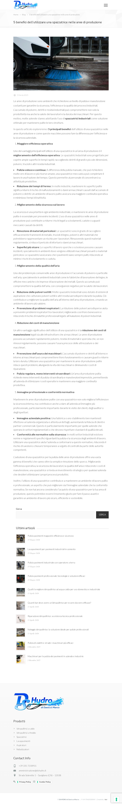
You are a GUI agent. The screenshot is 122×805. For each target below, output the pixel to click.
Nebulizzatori (23, 749)
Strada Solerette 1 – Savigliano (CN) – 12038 (40, 775)
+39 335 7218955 (27, 765)
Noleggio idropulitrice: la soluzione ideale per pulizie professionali (58, 629)
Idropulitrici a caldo (26, 728)
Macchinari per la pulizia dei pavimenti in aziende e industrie (56, 656)
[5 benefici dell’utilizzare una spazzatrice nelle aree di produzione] (61, 63)
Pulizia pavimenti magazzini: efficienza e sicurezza (51, 535)
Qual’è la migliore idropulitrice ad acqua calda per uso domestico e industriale (64, 589)
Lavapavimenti (23, 741)
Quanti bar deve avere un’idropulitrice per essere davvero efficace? (59, 602)
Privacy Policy (25, 782)
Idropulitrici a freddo (26, 732)
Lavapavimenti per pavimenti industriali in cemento (52, 549)
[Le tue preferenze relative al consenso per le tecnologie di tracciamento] (116, 799)
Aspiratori (21, 745)
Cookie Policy (45, 782)
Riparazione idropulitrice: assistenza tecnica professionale (55, 616)
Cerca (19, 509)
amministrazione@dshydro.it (32, 770)
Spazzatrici (22, 737)
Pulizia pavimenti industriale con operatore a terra (51, 562)
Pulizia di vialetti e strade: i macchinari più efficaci (50, 642)
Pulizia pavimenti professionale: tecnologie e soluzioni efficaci (56, 576)
